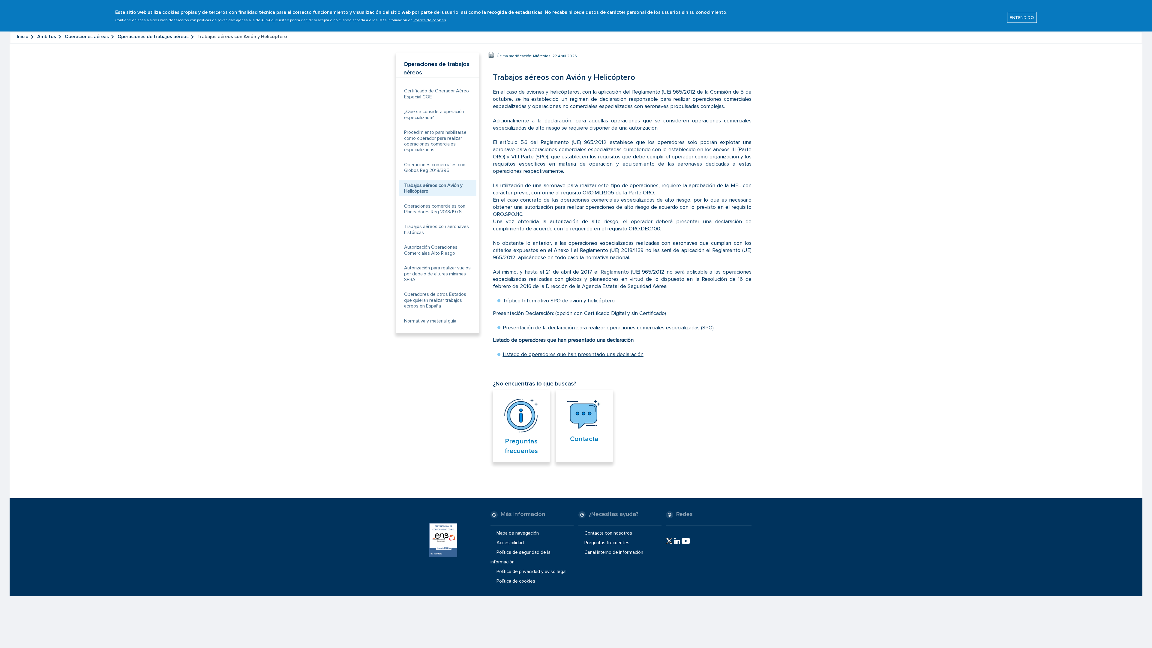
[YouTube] (686, 541)
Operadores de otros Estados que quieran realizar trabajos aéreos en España (435, 300)
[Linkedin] (677, 541)
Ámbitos (46, 37)
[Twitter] (669, 541)
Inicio (22, 37)
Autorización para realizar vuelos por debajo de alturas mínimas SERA (437, 273)
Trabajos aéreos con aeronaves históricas (436, 229)
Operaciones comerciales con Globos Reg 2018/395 (434, 167)
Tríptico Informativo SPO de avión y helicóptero (559, 300)
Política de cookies (429, 20)
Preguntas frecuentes (606, 543)
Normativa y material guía (430, 321)
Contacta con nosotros (608, 533)
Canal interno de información (613, 552)
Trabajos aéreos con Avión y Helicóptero (433, 188)
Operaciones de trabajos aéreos (153, 37)
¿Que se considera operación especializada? (434, 114)
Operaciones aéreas (87, 37)
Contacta (584, 439)
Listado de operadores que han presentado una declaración (573, 354)
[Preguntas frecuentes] (521, 416)
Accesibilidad (510, 543)
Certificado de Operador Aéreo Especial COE (436, 94)
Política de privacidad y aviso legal (531, 571)
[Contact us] (584, 415)
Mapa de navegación (517, 533)
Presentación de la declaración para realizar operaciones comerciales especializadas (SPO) (608, 327)
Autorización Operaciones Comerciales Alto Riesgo (431, 250)
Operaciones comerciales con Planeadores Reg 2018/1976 (434, 209)
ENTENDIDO (1022, 17)
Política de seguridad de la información (520, 557)
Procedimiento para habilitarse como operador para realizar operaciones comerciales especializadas (435, 141)
